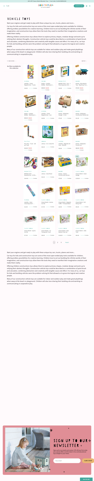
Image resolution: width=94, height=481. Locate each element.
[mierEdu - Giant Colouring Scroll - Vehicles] (30, 190)
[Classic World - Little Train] (82, 218)
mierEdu (26, 81)
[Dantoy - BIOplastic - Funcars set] (82, 131)
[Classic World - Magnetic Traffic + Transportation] (64, 190)
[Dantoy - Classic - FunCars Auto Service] (64, 162)
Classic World (80, 171)
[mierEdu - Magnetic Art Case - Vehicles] (64, 131)
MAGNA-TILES (62, 81)
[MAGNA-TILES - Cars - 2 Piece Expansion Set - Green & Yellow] (64, 71)
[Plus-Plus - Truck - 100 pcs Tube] (30, 131)
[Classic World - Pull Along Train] (82, 190)
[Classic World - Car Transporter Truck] (47, 218)
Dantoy (78, 81)
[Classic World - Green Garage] (82, 162)
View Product (30, 76)
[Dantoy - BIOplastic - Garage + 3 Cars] (64, 101)
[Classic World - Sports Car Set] (30, 218)
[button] (86, 479)
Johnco (43, 141)
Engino (43, 81)
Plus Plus (27, 141)
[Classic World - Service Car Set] (47, 190)
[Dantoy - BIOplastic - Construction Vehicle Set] (82, 101)
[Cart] (89, 5)
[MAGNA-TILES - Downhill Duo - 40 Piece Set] (30, 162)
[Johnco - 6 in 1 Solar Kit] (47, 131)
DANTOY (60, 171)
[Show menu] (4, 5)
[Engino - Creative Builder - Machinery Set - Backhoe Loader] (30, 101)
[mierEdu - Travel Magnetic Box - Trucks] (30, 71)
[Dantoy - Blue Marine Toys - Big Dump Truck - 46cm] (82, 71)
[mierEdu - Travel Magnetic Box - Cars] (47, 101)
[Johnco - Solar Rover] (47, 162)
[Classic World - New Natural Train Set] (64, 218)
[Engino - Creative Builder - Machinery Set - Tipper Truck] (47, 71)
